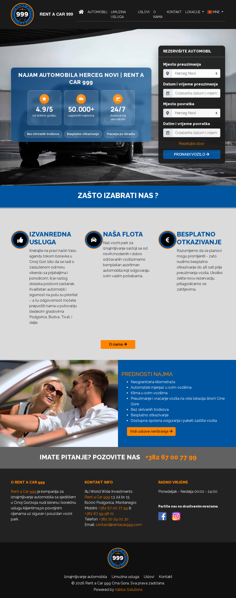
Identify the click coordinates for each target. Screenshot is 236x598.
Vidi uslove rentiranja (149, 431)
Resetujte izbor (191, 143)
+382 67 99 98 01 (99, 513)
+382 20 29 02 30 (113, 519)
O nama (157, 14)
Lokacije (193, 12)
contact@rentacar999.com (119, 524)
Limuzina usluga (118, 14)
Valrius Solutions (129, 589)
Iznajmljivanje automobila (85, 577)
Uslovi (144, 12)
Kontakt (174, 12)
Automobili (97, 12)
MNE (216, 12)
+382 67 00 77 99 (171, 457)
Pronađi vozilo (190, 154)
